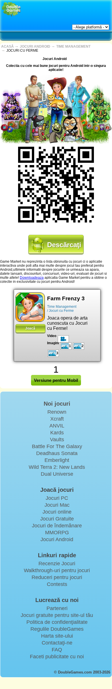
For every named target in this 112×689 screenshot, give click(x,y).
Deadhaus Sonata (57, 453)
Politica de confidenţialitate (57, 622)
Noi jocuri (57, 403)
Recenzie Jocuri (56, 563)
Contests (57, 584)
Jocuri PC (57, 498)
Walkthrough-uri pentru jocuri (57, 570)
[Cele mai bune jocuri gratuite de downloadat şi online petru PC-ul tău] (11, 9)
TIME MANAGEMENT (73, 46)
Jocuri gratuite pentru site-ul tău (57, 615)
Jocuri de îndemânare (57, 526)
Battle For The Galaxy (57, 446)
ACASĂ (8, 46)
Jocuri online (57, 512)
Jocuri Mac (57, 505)
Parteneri (57, 608)
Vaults (57, 439)
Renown (56, 412)
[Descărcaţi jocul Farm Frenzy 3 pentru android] (30, 307)
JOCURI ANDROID (35, 46)
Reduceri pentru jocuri (57, 577)
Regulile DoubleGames (57, 629)
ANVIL (56, 426)
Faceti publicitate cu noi (57, 656)
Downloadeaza (32, 278)
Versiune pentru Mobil (56, 380)
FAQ (57, 650)
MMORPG (57, 532)
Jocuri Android (56, 539)
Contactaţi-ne (57, 643)
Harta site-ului (57, 636)
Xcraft (57, 419)
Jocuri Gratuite (57, 519)
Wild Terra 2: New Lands (57, 467)
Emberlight (57, 460)
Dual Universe (57, 474)
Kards (57, 433)
